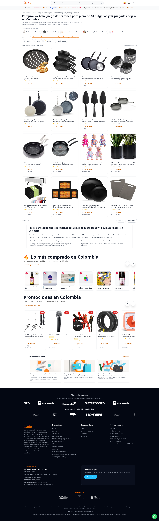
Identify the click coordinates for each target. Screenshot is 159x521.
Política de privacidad (116, 433)
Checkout (84, 433)
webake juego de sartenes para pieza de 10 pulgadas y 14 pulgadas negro (55, 37)
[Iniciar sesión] (129, 3)
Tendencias (62, 8)
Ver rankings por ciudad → (32, 265)
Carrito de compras (87, 431)
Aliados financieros (58, 441)
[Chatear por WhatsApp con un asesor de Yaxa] (154, 516)
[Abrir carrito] (133, 3)
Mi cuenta (84, 436)
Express (45, 8)
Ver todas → (126, 356)
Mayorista (53, 8)
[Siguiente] (133, 263)
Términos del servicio (116, 441)
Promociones (37, 8)
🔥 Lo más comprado (75, 8)
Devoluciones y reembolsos (118, 439)
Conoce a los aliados (95, 398)
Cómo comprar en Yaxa (59, 444)
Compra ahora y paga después (61, 439)
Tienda (29, 13)
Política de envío (115, 431)
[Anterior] (127, 263)
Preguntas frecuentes (59, 451)
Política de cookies (115, 436)
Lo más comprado (57, 436)
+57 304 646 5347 (43, 482)
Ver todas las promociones (32, 305)
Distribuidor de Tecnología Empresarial (64, 454)
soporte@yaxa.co (34, 479)
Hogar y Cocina (88, 8)
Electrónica (98, 8)
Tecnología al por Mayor (59, 457)
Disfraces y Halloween (111, 8)
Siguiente (131, 221)
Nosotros (55, 449)
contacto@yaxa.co (35, 477)
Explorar (54, 431)
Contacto (112, 428)
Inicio (23, 13)
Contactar (90, 477)
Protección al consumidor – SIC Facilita (121, 444)
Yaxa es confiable (57, 446)
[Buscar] (102, 3)
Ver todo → (131, 8)
